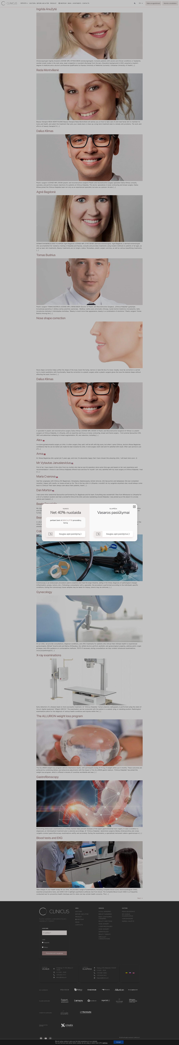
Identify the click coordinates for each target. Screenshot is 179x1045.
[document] (89, 522)
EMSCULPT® (67, 520)
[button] (134, 507)
